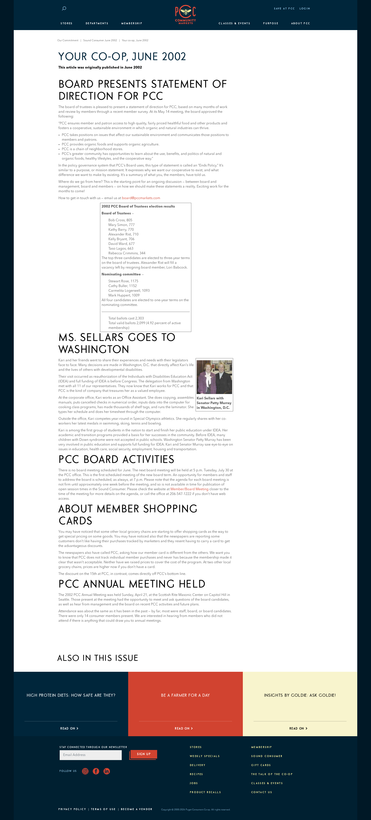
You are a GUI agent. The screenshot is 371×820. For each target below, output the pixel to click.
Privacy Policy (72, 809)
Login (305, 9)
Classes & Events (234, 23)
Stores (67, 23)
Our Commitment (67, 40)
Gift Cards (261, 765)
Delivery (197, 765)
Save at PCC (284, 9)
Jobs (194, 783)
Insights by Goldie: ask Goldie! (300, 695)
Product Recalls (205, 792)
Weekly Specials (205, 756)
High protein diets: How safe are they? (71, 695)
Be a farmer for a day (185, 695)
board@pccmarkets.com (141, 198)
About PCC (300, 23)
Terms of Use (103, 809)
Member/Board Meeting (189, 489)
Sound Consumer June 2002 (100, 40)
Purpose (270, 23)
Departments (97, 23)
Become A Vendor (137, 809)
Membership (131, 23)
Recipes (196, 774)
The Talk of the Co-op (272, 774)
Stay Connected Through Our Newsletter (93, 747)
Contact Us (261, 792)
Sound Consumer (267, 756)
